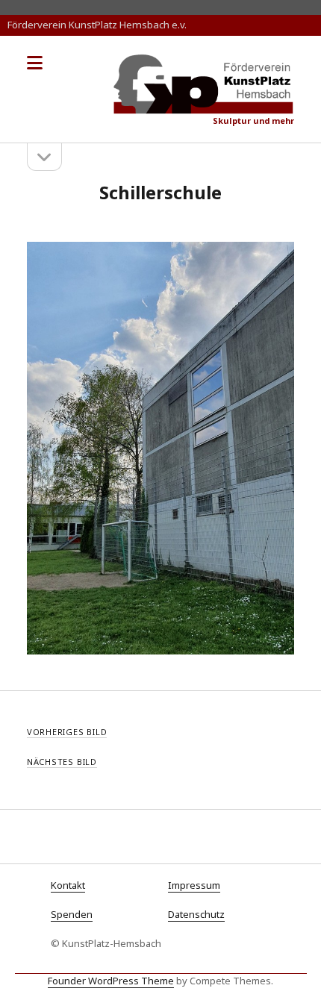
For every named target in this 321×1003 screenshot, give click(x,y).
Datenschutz (196, 914)
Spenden (72, 914)
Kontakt (68, 885)
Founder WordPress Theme (111, 980)
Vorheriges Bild (67, 731)
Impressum (194, 885)
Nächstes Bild (62, 761)
